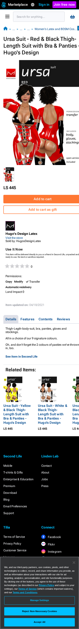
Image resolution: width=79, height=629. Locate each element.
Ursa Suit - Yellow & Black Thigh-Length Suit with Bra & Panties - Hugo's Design (17, 414)
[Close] (74, 562)
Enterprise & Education (18, 479)
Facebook (54, 537)
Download (10, 492)
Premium (9, 486)
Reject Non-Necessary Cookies (39, 611)
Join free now (64, 5)
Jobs (44, 479)
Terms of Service (14, 536)
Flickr (51, 544)
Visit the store (14, 237)
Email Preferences (15, 506)
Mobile (7, 465)
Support (8, 513)
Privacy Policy (12, 543)
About (45, 472)
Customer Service (14, 550)
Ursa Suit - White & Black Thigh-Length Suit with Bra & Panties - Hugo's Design (52, 414)
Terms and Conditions (25, 592)
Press (45, 486)
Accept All (39, 622)
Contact (46, 465)
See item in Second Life (21, 356)
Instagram (54, 551)
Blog (6, 499)
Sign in (44, 5)
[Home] (5, 28)
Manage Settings (39, 600)
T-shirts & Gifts (13, 472)
